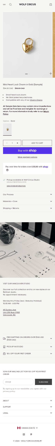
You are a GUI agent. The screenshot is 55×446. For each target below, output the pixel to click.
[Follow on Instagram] (24, 434)
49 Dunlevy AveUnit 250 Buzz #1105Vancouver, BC (11, 312)
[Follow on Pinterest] (31, 434)
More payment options (27, 157)
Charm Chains (36, 100)
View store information (16, 186)
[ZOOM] (51, 73)
